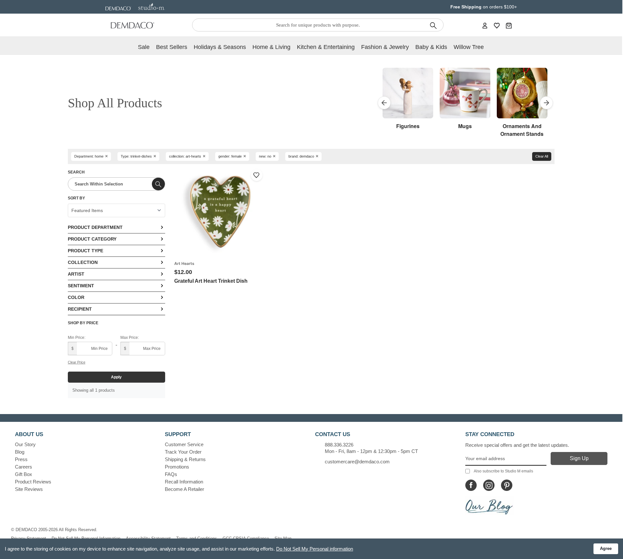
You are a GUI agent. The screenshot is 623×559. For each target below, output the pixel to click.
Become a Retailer (184, 489)
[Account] (484, 25)
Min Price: (76, 337)
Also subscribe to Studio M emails (503, 471)
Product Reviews (33, 481)
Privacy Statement (28, 538)
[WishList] (496, 25)
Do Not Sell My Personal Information (86, 538)
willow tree (469, 47)
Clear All (541, 156)
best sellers (171, 47)
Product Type (85, 250)
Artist (76, 274)
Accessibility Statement (148, 538)
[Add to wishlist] (257, 175)
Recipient (80, 309)
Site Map (283, 538)
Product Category (92, 239)
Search (76, 172)
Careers (23, 467)
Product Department (95, 227)
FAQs (171, 474)
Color (76, 297)
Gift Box (23, 474)
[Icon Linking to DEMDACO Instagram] (489, 485)
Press (21, 459)
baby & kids (431, 47)
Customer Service (184, 444)
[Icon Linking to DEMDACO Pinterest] (506, 485)
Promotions (177, 467)
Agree (606, 548)
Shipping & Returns (185, 459)
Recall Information (184, 481)
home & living (271, 47)
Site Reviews (29, 489)
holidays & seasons (220, 47)
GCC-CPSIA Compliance (246, 538)
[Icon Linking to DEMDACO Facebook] (471, 485)
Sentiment (81, 285)
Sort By (76, 198)
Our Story (25, 444)
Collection (83, 262)
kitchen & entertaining (326, 47)
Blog (19, 452)
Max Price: (129, 337)
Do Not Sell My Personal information (314, 549)
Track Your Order (183, 452)
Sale (144, 47)
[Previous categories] (384, 102)
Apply (116, 377)
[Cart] (508, 25)
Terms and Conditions (196, 538)
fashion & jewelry (385, 47)
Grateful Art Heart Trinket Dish (211, 281)
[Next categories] (546, 102)
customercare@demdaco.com (357, 461)
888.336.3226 (339, 444)
